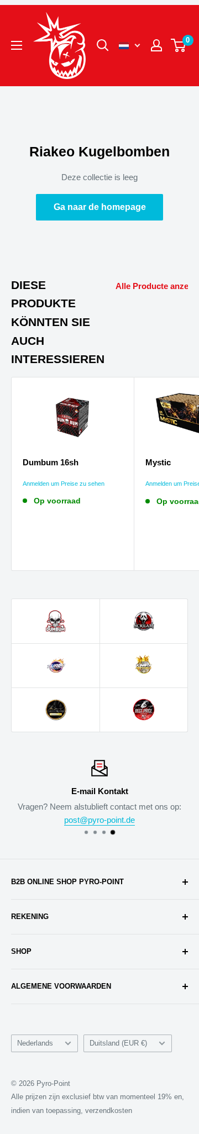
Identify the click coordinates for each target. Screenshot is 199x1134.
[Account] (156, 45)
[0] (179, 45)
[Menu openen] (16, 45)
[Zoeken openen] (103, 45)
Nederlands (35, 1043)
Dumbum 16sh (50, 462)
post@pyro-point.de (99, 820)
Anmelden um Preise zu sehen (63, 483)
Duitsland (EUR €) (118, 1043)
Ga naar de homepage (100, 207)
